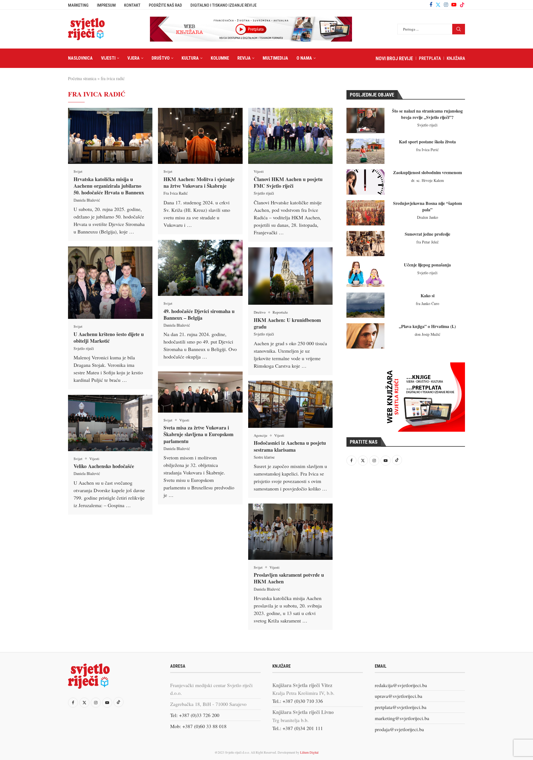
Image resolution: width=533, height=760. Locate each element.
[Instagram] (446, 4)
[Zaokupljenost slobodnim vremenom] (365, 182)
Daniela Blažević (87, 200)
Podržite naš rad (165, 5)
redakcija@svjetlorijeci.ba (401, 685)
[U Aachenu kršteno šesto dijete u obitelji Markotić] (110, 282)
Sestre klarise (264, 457)
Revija (244, 58)
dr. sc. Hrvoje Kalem (427, 180)
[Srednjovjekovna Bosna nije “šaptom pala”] (365, 212)
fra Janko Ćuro (427, 303)
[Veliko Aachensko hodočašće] (110, 423)
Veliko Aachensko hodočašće (104, 466)
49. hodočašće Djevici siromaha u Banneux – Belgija (199, 314)
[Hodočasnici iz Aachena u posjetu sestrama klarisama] (290, 404)
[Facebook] (431, 4)
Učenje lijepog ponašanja (427, 264)
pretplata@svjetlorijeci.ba (400, 707)
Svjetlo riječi (264, 193)
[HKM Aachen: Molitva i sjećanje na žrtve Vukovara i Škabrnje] (200, 136)
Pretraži (458, 29)
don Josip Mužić (427, 334)
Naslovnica (80, 58)
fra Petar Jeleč (427, 242)
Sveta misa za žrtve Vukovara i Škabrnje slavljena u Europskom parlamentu (198, 434)
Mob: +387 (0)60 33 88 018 (198, 726)
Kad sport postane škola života (427, 141)
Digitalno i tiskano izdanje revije (223, 5)
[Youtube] (454, 4)
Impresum (106, 5)
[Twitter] (438, 4)
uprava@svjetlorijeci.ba (398, 696)
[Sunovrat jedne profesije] (365, 243)
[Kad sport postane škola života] (365, 151)
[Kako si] (365, 305)
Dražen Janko (427, 217)
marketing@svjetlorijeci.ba (402, 718)
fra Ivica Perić (427, 149)
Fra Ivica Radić (176, 193)
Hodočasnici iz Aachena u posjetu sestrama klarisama (290, 446)
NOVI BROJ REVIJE (394, 58)
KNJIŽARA (456, 58)
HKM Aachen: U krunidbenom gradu (287, 323)
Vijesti (108, 58)
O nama (304, 58)
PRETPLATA (430, 58)
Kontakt (132, 5)
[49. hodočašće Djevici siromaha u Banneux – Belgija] (200, 268)
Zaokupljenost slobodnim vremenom (427, 172)
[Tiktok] (462, 4)
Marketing (78, 5)
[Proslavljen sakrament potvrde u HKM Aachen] (290, 532)
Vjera (133, 58)
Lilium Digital (309, 752)
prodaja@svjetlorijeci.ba (399, 729)
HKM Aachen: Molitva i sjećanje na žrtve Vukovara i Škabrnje (199, 182)
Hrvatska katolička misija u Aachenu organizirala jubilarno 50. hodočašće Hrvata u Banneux (109, 186)
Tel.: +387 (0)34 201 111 (297, 728)
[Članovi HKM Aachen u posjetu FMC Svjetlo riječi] (290, 136)
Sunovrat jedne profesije (427, 234)
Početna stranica (82, 78)
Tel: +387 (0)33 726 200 (194, 715)
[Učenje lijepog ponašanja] (365, 274)
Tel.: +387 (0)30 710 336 (297, 701)
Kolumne (220, 58)
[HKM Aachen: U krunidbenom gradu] (290, 276)
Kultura (190, 58)
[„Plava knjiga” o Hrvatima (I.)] (365, 336)
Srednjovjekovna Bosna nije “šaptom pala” (427, 206)
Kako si (427, 295)
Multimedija (275, 58)
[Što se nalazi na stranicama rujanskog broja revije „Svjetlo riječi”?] (365, 120)
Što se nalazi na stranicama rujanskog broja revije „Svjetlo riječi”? (427, 114)
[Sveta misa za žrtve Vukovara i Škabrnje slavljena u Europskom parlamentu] (200, 392)
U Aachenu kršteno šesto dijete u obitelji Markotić (109, 337)
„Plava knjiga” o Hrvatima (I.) (427, 326)
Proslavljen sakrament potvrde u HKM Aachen (289, 578)
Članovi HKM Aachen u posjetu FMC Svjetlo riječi (288, 182)
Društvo (161, 58)
